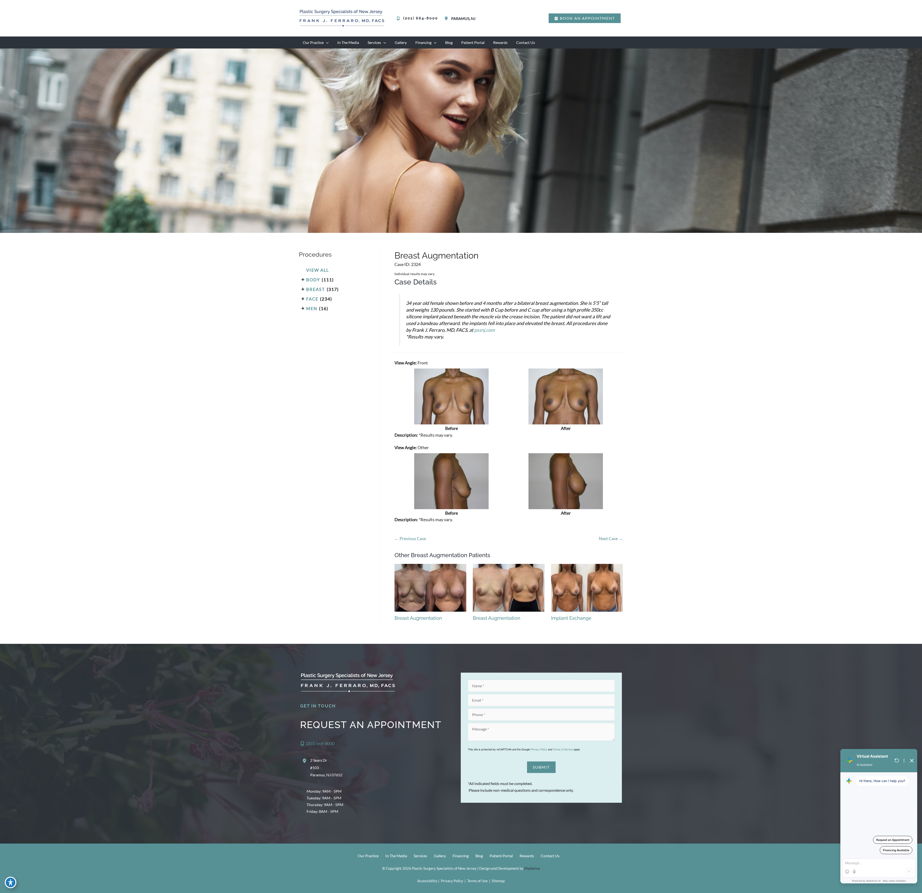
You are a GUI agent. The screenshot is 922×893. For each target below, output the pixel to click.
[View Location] (447, 18)
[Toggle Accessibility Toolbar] (10, 882)
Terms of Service (563, 749)
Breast (315, 289)
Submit (541, 767)
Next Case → (611, 538)
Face (312, 299)
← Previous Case (410, 538)
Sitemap (498, 881)
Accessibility (427, 881)
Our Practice (368, 855)
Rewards (527, 855)
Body (313, 279)
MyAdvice (532, 868)
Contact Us (550, 855)
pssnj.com (484, 330)
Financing (461, 855)
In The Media (396, 855)
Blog (479, 855)
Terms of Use (477, 881)
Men (311, 308)
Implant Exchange (571, 618)
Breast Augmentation (436, 255)
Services (420, 855)
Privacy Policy (539, 749)
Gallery (440, 855)
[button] (585, 18)
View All (317, 270)
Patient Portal (501, 855)
